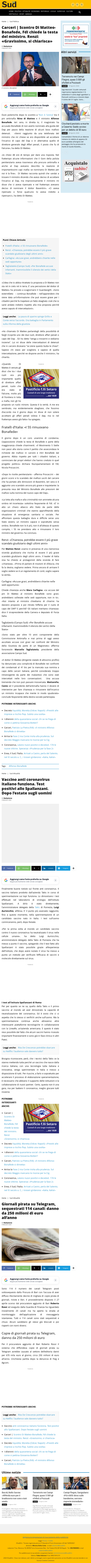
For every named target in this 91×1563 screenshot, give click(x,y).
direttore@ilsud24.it (58, 1546)
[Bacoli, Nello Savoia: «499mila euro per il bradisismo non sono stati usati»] (14, 1483)
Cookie (50, 1541)
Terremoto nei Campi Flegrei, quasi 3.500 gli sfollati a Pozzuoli (73, 79)
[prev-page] (62, 152)
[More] (50, 94)
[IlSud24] (11, 4)
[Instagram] (77, 5)
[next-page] (66, 152)
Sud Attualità (15, 773)
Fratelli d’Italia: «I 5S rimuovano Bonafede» (26, 245)
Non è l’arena (46, 114)
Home (4, 21)
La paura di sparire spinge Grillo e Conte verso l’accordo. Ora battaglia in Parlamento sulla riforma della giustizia (28, 320)
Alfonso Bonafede (18, 766)
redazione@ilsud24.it (45, 1551)
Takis (37, 907)
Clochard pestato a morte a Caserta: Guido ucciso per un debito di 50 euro (75, 126)
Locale (64, 86)
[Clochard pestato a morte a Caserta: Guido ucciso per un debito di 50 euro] (76, 112)
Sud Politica (14, 21)
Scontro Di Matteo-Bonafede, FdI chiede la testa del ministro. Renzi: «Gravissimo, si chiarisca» (17, 1127)
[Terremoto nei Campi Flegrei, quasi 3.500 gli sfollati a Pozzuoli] (76, 65)
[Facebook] (73, 5)
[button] (80, 12)
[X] (82, 5)
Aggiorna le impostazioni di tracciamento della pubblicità (45, 1537)
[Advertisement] (30, 219)
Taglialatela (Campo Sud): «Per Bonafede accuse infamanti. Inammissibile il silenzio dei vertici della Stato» (30, 270)
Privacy (44, 1541)
